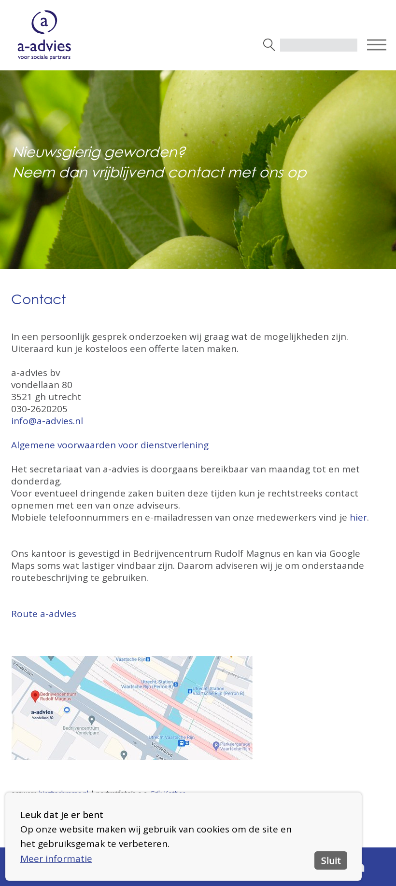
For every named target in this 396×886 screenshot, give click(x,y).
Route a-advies (43, 613)
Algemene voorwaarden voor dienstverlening (111, 445)
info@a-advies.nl (47, 421)
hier (358, 517)
